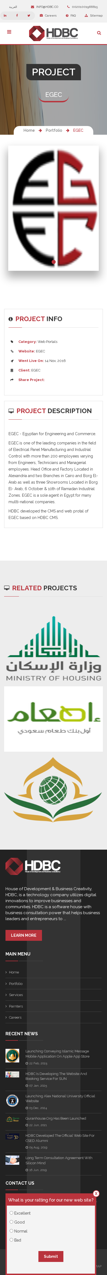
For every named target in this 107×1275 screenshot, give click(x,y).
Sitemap (96, 15)
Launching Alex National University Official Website (60, 1098)
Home (29, 130)
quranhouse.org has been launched (56, 1118)
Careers (50, 15)
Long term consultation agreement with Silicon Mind (59, 1160)
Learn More (23, 935)
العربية (13, 7)
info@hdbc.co (46, 7)
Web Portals (47, 342)
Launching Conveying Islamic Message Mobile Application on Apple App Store (57, 1053)
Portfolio (54, 130)
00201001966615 (84, 7)
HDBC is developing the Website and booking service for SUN (56, 1076)
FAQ (73, 15)
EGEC (78, 130)
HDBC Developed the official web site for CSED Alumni (60, 1138)
